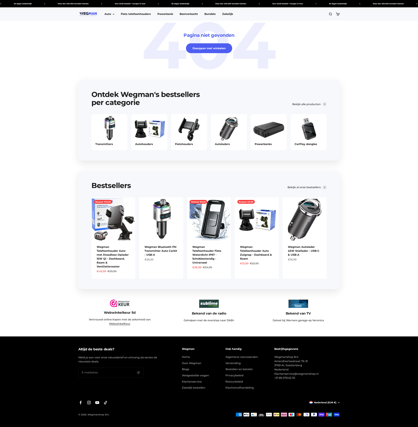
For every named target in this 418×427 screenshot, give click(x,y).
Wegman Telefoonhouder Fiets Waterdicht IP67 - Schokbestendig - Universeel (206, 254)
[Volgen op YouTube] (97, 402)
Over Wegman (191, 363)
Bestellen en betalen (239, 369)
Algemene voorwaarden (241, 357)
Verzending (233, 363)
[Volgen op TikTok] (105, 402)
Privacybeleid (234, 375)
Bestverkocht (189, 14)
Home (186, 357)
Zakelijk (227, 14)
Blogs (185, 369)
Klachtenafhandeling (239, 387)
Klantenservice (192, 381)
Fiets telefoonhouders (136, 14)
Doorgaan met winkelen (209, 48)
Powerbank (165, 14)
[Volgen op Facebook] (80, 402)
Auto (107, 14)
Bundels (210, 14)
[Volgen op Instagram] (89, 402)
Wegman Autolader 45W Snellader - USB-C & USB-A (303, 250)
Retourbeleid (234, 381)
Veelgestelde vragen (195, 375)
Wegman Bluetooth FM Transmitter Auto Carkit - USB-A (161, 250)
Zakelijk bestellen (193, 387)
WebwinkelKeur (119, 323)
